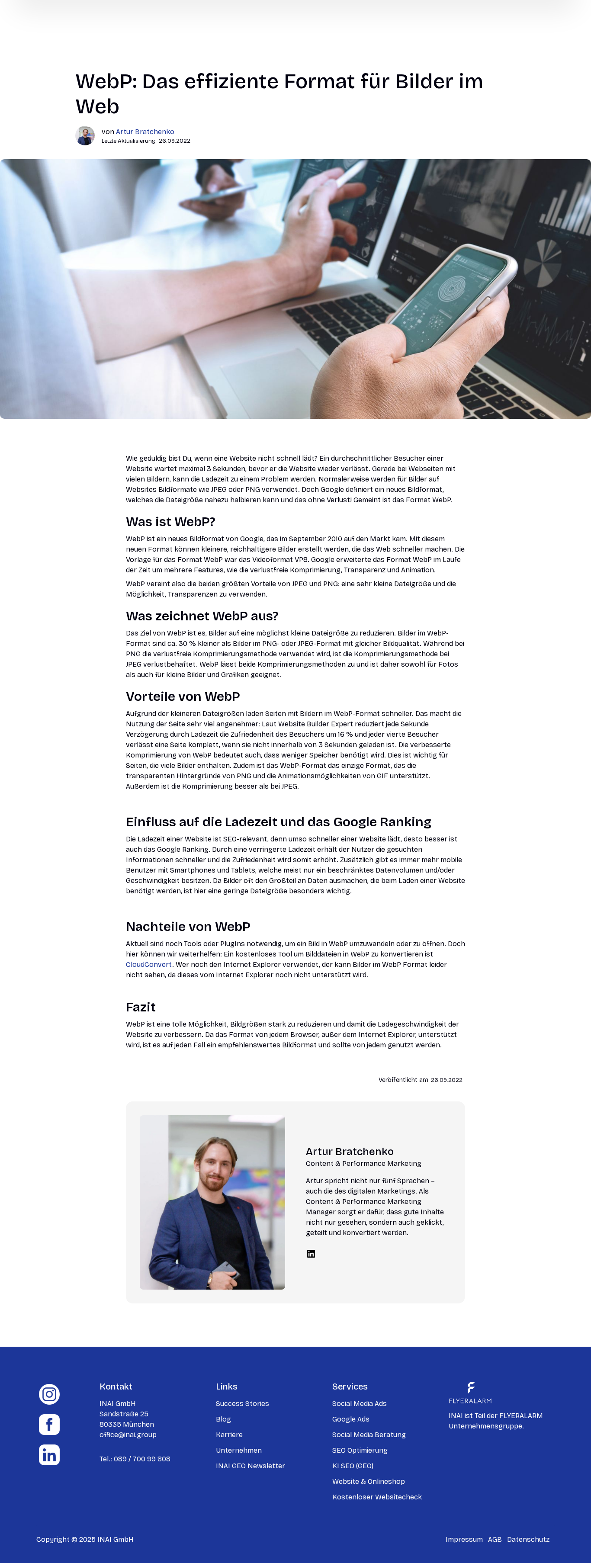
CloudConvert (149, 964)
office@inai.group (128, 1435)
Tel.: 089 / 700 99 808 (135, 1459)
